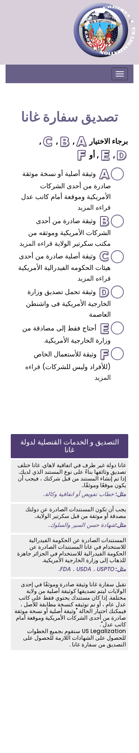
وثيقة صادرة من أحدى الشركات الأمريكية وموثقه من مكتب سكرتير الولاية (65, 232)
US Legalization (103, 631)
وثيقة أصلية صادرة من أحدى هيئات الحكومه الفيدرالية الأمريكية (64, 267)
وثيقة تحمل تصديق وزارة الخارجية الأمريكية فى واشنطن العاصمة (68, 303)
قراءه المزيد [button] (94, 207)
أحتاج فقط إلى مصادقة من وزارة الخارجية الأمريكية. (66, 334)
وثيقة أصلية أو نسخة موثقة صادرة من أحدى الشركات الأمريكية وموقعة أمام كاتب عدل (66, 190)
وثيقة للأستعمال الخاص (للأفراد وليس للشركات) (68, 365)
